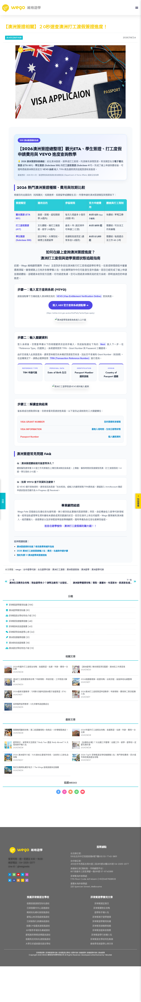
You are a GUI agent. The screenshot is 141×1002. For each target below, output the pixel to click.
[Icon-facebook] (58, 792)
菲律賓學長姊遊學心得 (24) (21, 631)
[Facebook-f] (9, 874)
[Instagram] (64, 792)
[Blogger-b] (70, 792)
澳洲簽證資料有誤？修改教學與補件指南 (35, 546)
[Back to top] (135, 996)
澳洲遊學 (85, 569)
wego (18, 569)
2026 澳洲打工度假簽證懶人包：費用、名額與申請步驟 (42, 550)
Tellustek (108, 955)
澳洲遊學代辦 (97, 569)
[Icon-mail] (22, 880)
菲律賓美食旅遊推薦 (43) (20, 626)
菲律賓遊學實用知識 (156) (20, 604)
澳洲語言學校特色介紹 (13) (21, 648)
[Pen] (26, 880)
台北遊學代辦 (44, 569)
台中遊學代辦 (29, 569)
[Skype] (22, 874)
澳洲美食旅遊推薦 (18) (19, 642)
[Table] (18, 880)
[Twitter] (9, 880)
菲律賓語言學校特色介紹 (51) (22, 615)
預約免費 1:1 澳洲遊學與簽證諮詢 (32, 555)
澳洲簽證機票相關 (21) (19, 637)
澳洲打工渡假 (58, 569)
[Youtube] (82, 792)
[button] (136, 7)
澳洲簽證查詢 (73, 569)
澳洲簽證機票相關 (14, 37)
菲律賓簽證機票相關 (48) (20, 621)
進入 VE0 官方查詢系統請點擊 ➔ (70, 305)
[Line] (76, 792)
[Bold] (14, 880)
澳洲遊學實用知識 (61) (19, 610)
